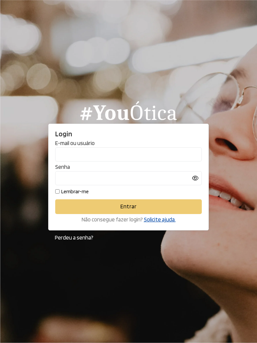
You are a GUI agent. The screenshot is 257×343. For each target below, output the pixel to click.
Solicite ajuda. (160, 219)
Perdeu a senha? (74, 237)
